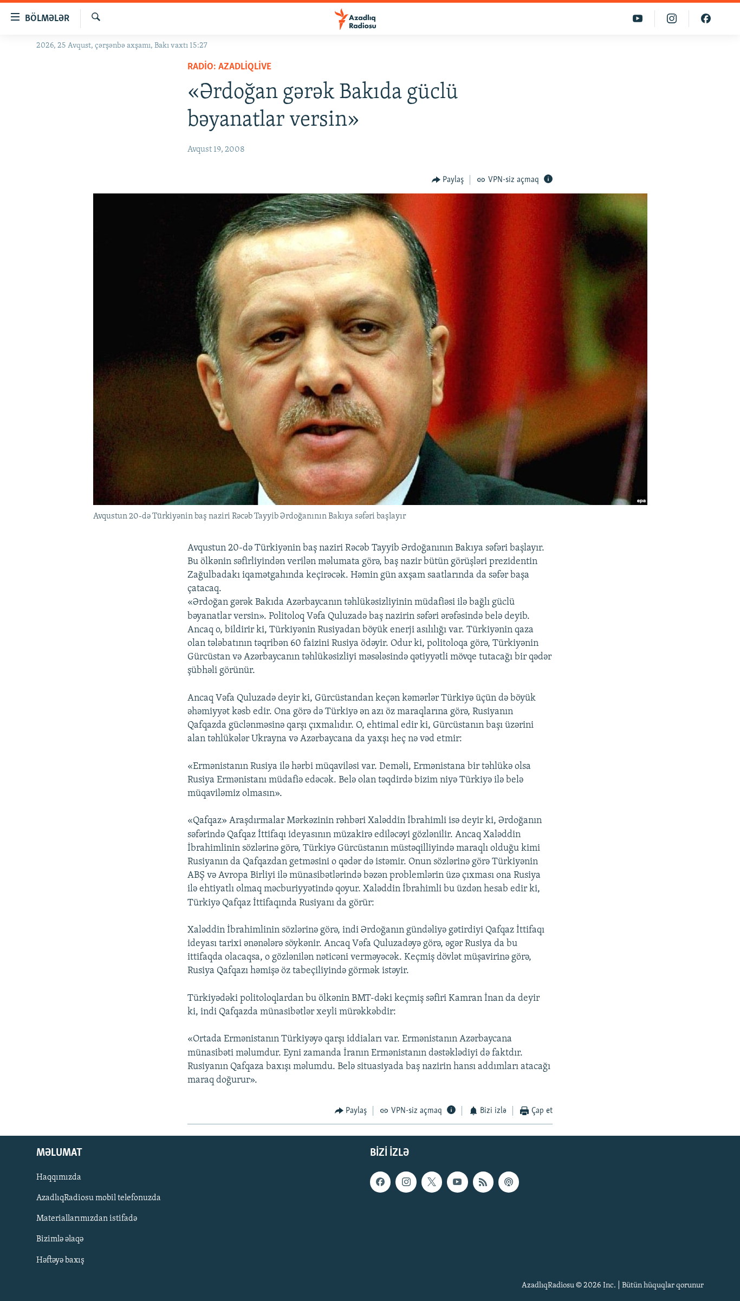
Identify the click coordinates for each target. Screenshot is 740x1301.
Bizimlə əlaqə (59, 1239)
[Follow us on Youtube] (457, 1181)
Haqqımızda (58, 1177)
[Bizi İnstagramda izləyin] (672, 18)
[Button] (448, 180)
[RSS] (483, 1181)
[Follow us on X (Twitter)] (431, 1181)
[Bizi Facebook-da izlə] (706, 18)
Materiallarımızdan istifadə (86, 1218)
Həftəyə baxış (60, 1259)
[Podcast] (508, 1181)
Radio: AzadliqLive (229, 67)
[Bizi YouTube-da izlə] (638, 18)
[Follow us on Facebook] (380, 1181)
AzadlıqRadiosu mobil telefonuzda (98, 1198)
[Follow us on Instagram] (405, 1181)
